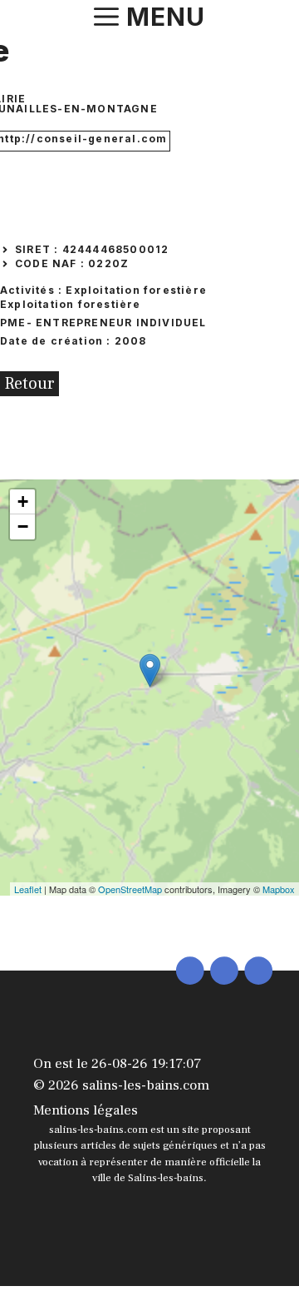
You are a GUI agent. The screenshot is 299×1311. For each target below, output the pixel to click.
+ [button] (22, 501)
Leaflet (28, 889)
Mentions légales (85, 1110)
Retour (29, 384)
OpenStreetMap (130, 889)
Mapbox (278, 889)
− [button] (22, 526)
